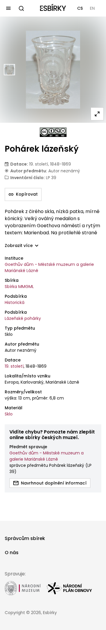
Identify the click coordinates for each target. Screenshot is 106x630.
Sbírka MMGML (19, 286)
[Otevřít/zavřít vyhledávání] (21, 8)
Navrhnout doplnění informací (54, 483)
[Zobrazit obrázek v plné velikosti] (97, 113)
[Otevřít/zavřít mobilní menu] (8, 8)
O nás (12, 552)
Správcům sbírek (25, 538)
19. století (14, 366)
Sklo (9, 414)
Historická (14, 302)
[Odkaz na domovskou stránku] (53, 8)
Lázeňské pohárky (23, 318)
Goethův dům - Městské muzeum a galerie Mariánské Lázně (49, 267)
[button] (80, 8)
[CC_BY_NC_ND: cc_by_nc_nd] (53, 132)
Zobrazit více (19, 245)
